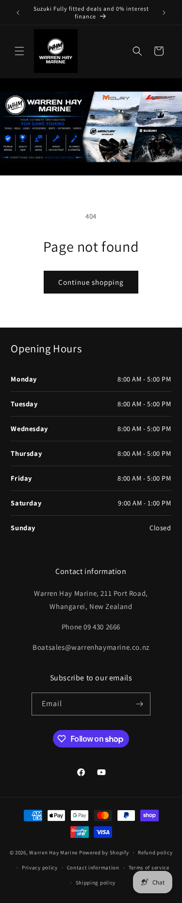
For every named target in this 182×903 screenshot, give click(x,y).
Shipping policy (96, 882)
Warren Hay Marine (54, 852)
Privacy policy (40, 867)
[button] (19, 51)
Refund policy (155, 852)
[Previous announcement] (18, 12)
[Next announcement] (164, 12)
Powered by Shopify (104, 852)
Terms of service (149, 867)
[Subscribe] (139, 704)
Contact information (93, 867)
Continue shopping (91, 282)
